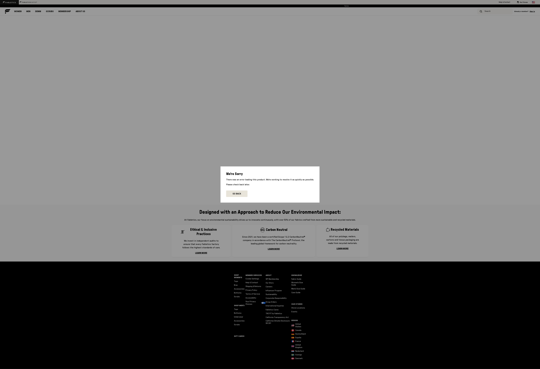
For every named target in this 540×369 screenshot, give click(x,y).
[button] (237, 193)
